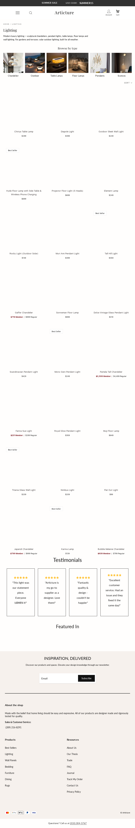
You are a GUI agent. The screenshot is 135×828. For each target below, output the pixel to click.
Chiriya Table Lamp (23, 131)
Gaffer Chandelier (24, 312)
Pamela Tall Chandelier (111, 371)
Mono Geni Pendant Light (67, 371)
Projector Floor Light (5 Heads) (67, 190)
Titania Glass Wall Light (24, 489)
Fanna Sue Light (24, 430)
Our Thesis (72, 754)
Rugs (7, 785)
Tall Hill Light (111, 253)
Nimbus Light (67, 489)
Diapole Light (67, 131)
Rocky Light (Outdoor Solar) (24, 253)
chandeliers (42, 36)
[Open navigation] (18, 12)
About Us (71, 747)
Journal (70, 773)
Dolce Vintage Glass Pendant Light (111, 312)
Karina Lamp (67, 549)
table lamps (67, 36)
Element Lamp (111, 190)
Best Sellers (10, 747)
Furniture (9, 773)
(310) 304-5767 (78, 823)
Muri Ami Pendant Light (67, 253)
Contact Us (72, 785)
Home (6, 24)
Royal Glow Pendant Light (67, 430)
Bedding (9, 766)
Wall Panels (10, 760)
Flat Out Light (111, 489)
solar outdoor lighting (49, 39)
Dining (8, 779)
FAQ (69, 766)
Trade (69, 760)
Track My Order (75, 779)
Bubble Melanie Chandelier (111, 549)
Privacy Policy (74, 791)
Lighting (9, 754)
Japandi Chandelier (23, 549)
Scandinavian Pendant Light (24, 371)
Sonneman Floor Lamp (67, 312)
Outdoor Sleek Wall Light (111, 131)
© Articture (125, 812)
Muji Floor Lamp (111, 430)
